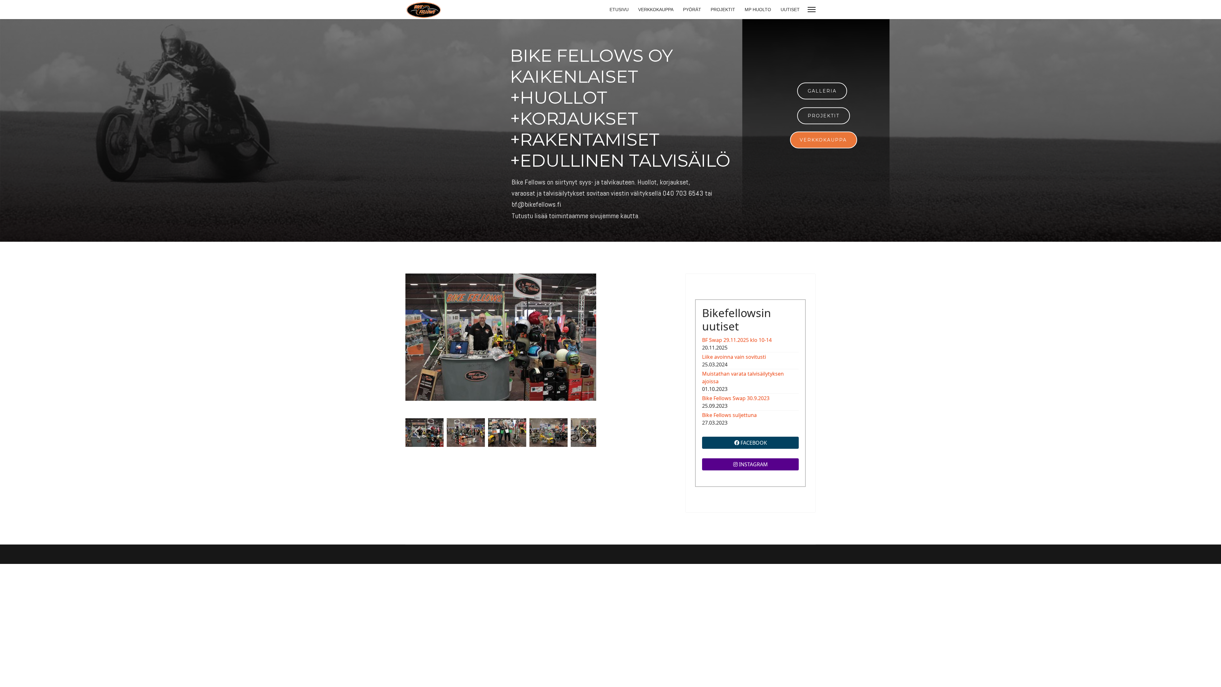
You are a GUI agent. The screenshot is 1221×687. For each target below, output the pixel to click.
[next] (584, 432)
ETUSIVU (619, 9)
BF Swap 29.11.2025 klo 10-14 (737, 340)
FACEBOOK (753, 442)
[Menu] (812, 9)
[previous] (417, 432)
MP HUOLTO (758, 9)
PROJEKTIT (723, 9)
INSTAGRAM (753, 464)
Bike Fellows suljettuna (729, 415)
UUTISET (790, 9)
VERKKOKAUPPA (655, 9)
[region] (610, 130)
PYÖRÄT (692, 9)
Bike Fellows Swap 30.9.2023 (735, 398)
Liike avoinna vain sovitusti (734, 356)
